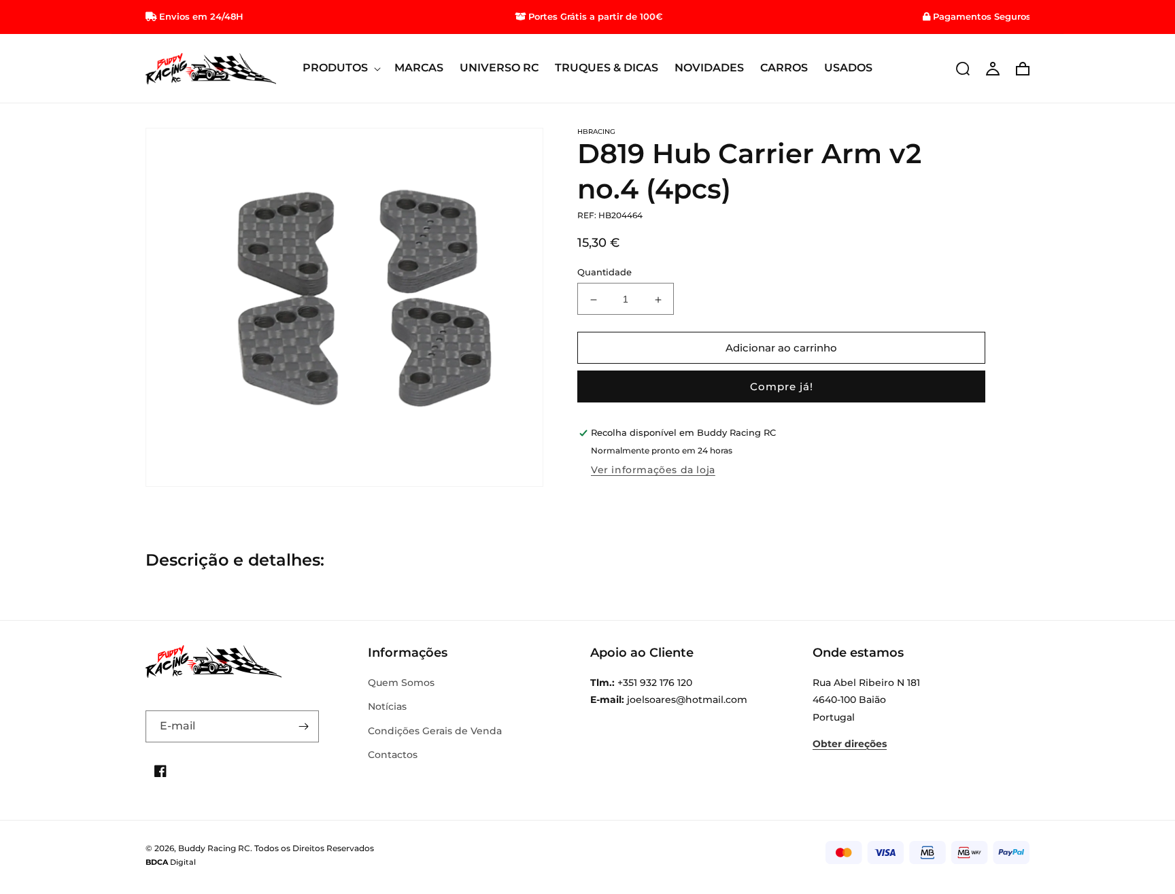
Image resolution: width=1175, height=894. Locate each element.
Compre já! (781, 387)
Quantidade (604, 272)
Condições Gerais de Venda (435, 731)
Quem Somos (401, 682)
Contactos (393, 755)
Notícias (387, 706)
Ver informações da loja (653, 470)
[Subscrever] (303, 726)
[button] (340, 68)
